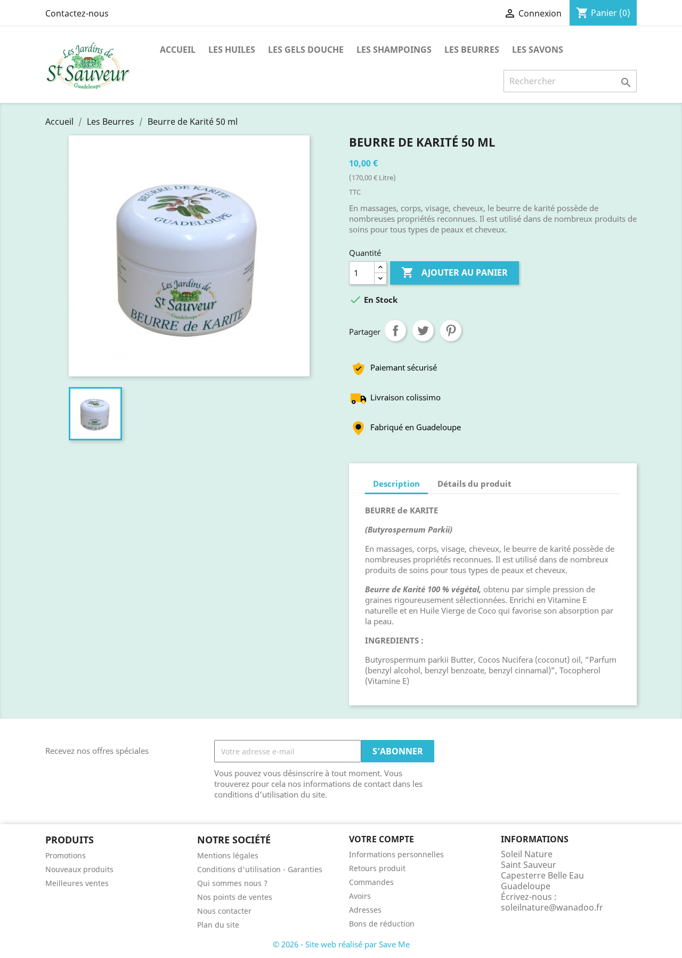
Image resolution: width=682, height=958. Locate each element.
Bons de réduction (382, 924)
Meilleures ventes (77, 883)
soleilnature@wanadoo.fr (552, 907)
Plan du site (218, 925)
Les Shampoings (394, 49)
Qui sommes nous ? (232, 883)
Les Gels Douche (306, 49)
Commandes (371, 882)
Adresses (365, 910)
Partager (395, 330)
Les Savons (537, 49)
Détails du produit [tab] (474, 483)
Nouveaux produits (79, 869)
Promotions (65, 855)
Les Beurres (471, 49)
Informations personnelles (396, 854)
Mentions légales (227, 855)
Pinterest (450, 330)
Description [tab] (396, 483)
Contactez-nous (77, 13)
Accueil (178, 49)
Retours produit (377, 868)
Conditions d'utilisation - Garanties (259, 869)
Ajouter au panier (454, 272)
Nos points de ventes (234, 897)
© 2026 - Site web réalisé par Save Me (341, 944)
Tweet (423, 330)
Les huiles (231, 49)
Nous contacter (224, 911)
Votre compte (381, 839)
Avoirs (360, 896)
